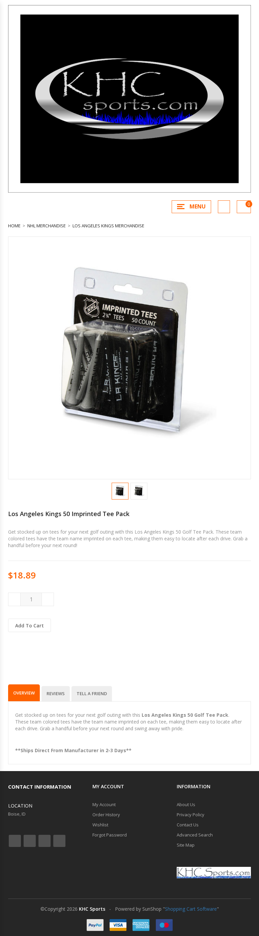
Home (14, 226)
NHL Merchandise (46, 226)
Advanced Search (195, 835)
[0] (243, 207)
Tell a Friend (92, 693)
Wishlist (100, 825)
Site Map (186, 845)
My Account (104, 804)
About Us (186, 804)
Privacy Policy (190, 815)
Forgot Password (109, 835)
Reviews (56, 693)
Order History (106, 815)
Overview (24, 693)
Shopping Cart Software (191, 909)
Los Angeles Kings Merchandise (108, 226)
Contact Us (188, 825)
